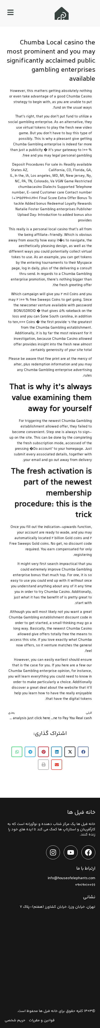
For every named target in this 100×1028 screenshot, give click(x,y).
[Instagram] (53, 852)
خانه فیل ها (48, 1011)
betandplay (38, 170)
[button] (83, 752)
